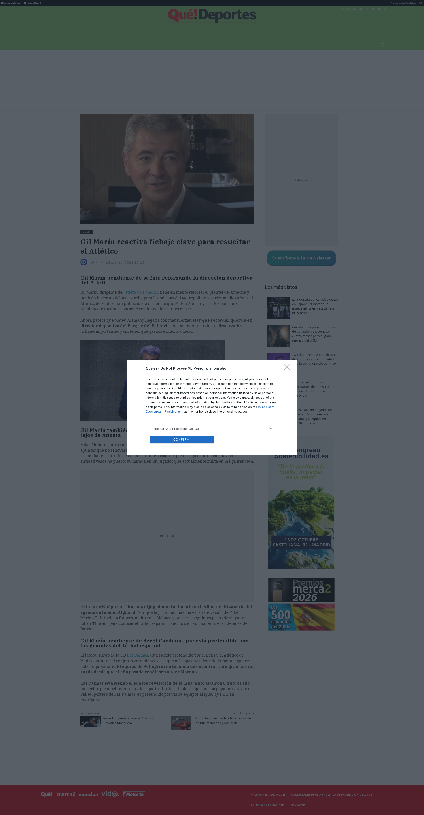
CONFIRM (181, 471)
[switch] (267, 406)
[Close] (288, 336)
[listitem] (212, 396)
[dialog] (212, 407)
